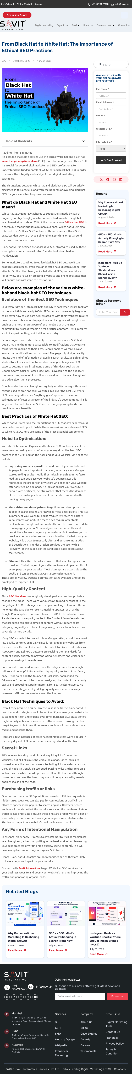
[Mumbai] (6, 1014)
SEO (4, 60)
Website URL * (104, 128)
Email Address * (105, 102)
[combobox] (111, 64)
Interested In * (104, 141)
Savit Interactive (29, 868)
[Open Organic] (67, 25)
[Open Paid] (79, 25)
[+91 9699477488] (7, 987)
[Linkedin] (120, 179)
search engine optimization (19, 161)
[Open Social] (92, 25)
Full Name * (102, 88)
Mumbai (17, 1013)
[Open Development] (113, 25)
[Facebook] (107, 179)
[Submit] (125, 312)
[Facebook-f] (21, 997)
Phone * (100, 115)
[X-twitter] (101, 179)
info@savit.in (44, 986)
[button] (83, 141)
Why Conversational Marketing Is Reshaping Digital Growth (23, 937)
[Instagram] (114, 179)
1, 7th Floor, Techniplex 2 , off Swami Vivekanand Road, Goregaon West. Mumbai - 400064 (31, 1020)
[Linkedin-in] (14, 997)
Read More (105, 223)
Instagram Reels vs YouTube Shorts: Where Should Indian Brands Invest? (110, 270)
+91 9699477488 (20, 987)
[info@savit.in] (31, 986)
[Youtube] (35, 997)
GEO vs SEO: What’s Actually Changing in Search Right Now (111, 238)
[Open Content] (129, 25)
